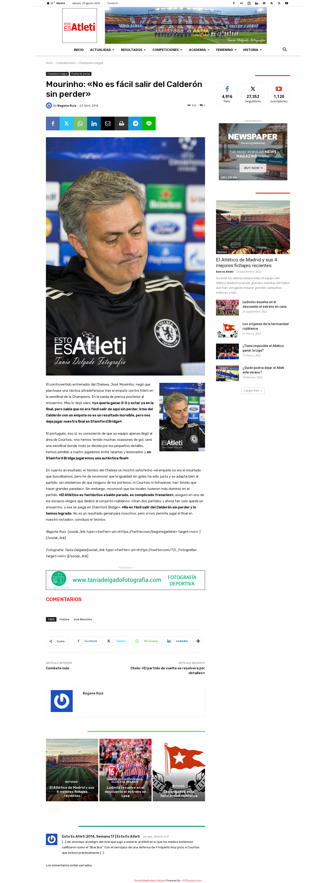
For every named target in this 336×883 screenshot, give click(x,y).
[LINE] (149, 123)
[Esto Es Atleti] (168, 25)
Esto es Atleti (224, 271)
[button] (284, 50)
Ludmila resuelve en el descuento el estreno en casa (125, 792)
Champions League (90, 63)
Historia (250, 49)
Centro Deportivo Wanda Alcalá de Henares (125, 780)
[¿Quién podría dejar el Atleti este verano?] (227, 373)
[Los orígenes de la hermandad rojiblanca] (179, 770)
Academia (197, 49)
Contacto (112, 3)
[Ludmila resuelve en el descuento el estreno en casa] (125, 770)
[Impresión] (121, 123)
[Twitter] (279, 3)
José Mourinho (83, 619)
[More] (198, 641)
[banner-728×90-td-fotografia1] (125, 580)
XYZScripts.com (192, 880)
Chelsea (64, 619)
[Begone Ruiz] (49, 105)
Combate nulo (57, 668)
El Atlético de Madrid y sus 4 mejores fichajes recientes (72, 792)
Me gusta (227, 86)
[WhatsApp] (80, 123)
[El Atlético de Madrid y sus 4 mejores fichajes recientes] (72, 770)
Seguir (253, 86)
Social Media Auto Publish (149, 880)
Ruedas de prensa (80, 73)
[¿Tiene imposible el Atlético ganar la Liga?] (227, 351)
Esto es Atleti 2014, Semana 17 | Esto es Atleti (101, 836)
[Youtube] (286, 3)
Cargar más (251, 390)
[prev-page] (49, 809)
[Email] (108, 123)
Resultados (131, 49)
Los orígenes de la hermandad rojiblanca (178, 794)
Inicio (79, 49)
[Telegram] (135, 123)
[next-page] (56, 809)
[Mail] (264, 3)
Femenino (224, 49)
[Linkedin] (256, 3)
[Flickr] (241, 3)
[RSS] (271, 3)
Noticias (71, 782)
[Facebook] (233, 3)
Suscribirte (279, 86)
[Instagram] (248, 3)
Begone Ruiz (67, 105)
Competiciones (165, 49)
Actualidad (100, 49)
